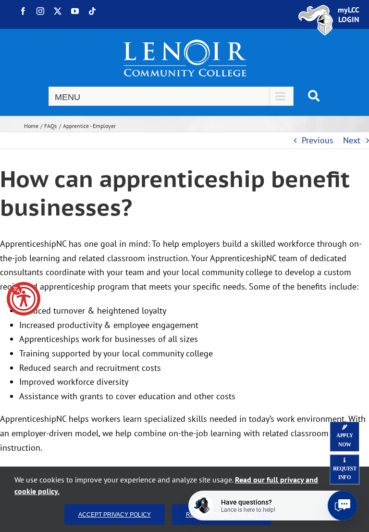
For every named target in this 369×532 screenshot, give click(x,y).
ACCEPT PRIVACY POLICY (114, 514)
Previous (317, 140)
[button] (23, 299)
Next (351, 140)
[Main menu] (171, 96)
